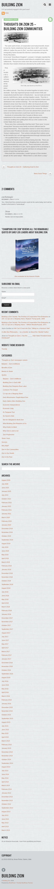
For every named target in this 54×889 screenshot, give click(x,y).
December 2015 (7, 707)
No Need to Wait (8, 416)
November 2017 (7, 622)
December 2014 (7, 752)
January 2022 (6, 506)
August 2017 (6, 633)
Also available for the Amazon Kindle (27, 276)
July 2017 (5, 637)
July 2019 (5, 547)
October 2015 (6, 715)
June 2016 (5, 685)
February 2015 (7, 745)
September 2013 (7, 808)
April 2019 (5, 558)
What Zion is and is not (10, 431)
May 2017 (5, 644)
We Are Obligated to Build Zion (13, 420)
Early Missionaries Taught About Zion (15, 397)
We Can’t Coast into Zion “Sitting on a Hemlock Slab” (32, 328)
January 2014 (6, 793)
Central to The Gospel (10, 390)
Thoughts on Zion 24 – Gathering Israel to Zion (21, 167)
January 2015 (6, 748)
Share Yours (6, 438)
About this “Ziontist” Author (40, 332)
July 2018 (5, 592)
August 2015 (6, 722)
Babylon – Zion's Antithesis (11, 364)
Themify (4, 349)
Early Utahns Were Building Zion (14, 401)
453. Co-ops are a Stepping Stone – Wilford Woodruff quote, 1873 (24, 325)
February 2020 (7, 521)
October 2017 (6, 625)
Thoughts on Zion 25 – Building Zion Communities (23, 26)
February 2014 (7, 789)
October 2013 (6, 804)
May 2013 (5, 823)
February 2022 (7, 502)
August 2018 (6, 588)
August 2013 (6, 812)
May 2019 (5, 555)
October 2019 (6, 536)
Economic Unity (8, 408)
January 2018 (6, 614)
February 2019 (7, 566)
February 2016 (7, 700)
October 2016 (6, 670)
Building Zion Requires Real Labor (15, 386)
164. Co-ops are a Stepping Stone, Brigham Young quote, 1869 (23, 319)
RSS (7, 13)
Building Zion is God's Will (12, 382)
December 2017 (7, 618)
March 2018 (6, 607)
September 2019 (7, 540)
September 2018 (7, 584)
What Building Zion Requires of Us (14, 423)
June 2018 (5, 596)
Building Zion (6, 880)
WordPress (12, 883)
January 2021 (6, 514)
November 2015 (7, 711)
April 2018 (5, 603)
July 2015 (5, 726)
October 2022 (6, 499)
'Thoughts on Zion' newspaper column (15, 360)
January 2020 (6, 525)
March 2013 (6, 830)
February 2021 (7, 510)
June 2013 (5, 819)
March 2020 (6, 517)
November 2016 (7, 666)
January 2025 (6, 491)
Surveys (4, 442)
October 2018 (6, 581)
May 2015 (5, 733)
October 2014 (6, 759)
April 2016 (5, 692)
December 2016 (7, 663)
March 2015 (6, 741)
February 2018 (7, 610)
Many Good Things (42, 173)
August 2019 (6, 543)
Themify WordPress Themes (24, 883)
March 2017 (6, 651)
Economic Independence (11, 405)
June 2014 (5, 774)
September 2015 (7, 718)
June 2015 (5, 730)
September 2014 (7, 763)
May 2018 (5, 599)
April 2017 (5, 648)
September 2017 (7, 629)
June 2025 (5, 488)
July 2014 (5, 771)
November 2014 (7, 756)
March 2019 (6, 562)
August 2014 (6, 767)
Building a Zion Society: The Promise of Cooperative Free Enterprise (25, 317)
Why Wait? (5, 446)
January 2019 (6, 569)
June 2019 (5, 551)
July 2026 (5, 484)
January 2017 (6, 659)
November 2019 (7, 532)
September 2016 (7, 674)
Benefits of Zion (7, 368)
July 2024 (5, 495)
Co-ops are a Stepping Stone (13, 394)
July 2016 (5, 681)
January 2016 (6, 704)
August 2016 (6, 677)
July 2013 (5, 815)
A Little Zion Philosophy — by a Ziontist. (15, 332)
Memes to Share (7, 371)
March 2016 (6, 696)
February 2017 (7, 655)
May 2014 (5, 778)
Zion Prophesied (8, 435)
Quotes (4, 375)
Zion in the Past (7, 457)
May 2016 (5, 689)
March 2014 (6, 785)
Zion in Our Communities (10, 449)
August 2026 (6, 480)
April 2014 (5, 782)
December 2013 (7, 797)
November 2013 (7, 800)
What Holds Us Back (10, 427)
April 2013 (5, 826)
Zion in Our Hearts (8, 453)
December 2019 (7, 528)
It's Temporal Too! (9, 412)
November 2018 (7, 577)
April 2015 (5, 737)
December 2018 (7, 573)
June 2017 (5, 640)
